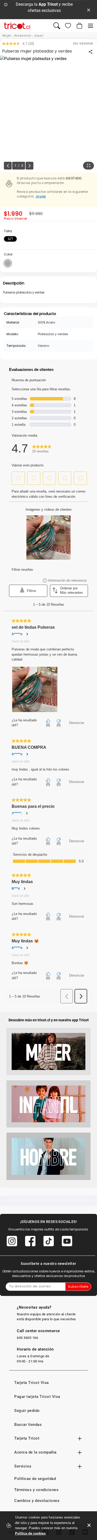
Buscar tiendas (28, 1424)
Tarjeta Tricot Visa (31, 1382)
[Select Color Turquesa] (8, 263)
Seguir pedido (27, 1410)
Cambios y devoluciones (36, 1500)
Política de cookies (30, 1533)
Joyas (38, 36)
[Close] (88, 9)
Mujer (7, 36)
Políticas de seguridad (35, 1478)
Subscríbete (78, 1286)
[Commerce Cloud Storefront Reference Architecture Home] (17, 26)
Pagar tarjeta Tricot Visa (37, 1396)
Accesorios (22, 36)
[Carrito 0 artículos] (79, 25)
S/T (10, 239)
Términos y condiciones (36, 1489)
